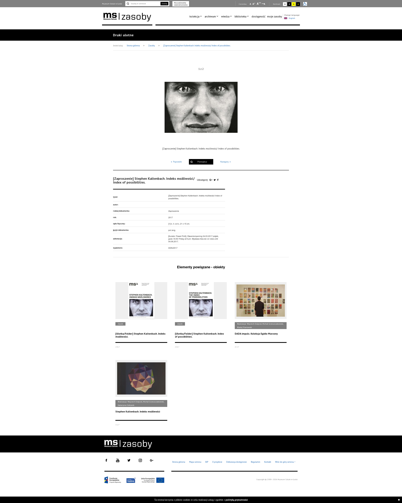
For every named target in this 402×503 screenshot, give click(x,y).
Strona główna (133, 45)
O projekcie (217, 462)
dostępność (258, 16)
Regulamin (255, 462)
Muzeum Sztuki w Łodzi (112, 4)
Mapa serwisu (195, 462)
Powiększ (202, 161)
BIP (206, 462)
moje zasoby (274, 16)
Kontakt (267, 462)
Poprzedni (177, 161)
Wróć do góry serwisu (285, 462)
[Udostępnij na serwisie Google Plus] (211, 179)
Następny (224, 161)
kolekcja (194, 16)
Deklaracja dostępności (236, 462)
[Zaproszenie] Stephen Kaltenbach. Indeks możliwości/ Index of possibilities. (197, 45)
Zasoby (151, 45)
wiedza (225, 16)
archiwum (210, 16)
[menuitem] (196, 16)
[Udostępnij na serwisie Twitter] (215, 179)
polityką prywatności (236, 499)
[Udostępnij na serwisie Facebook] (217, 179)
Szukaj (164, 3)
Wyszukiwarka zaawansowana (180, 4)
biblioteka (240, 16)
